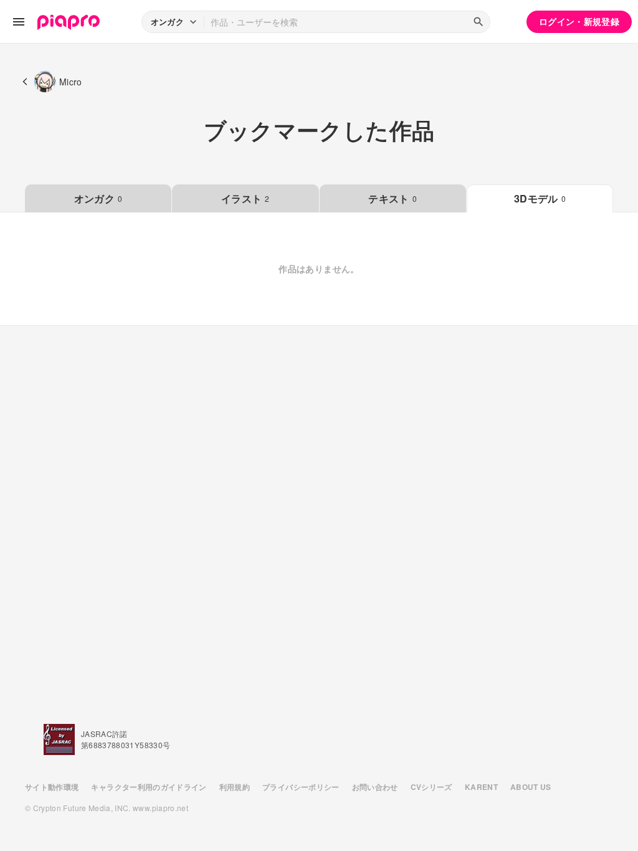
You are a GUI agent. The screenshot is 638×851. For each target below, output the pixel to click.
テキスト (392, 198)
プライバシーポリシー (301, 786)
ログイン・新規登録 (579, 21)
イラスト (245, 198)
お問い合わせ (375, 786)
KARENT (481, 786)
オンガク (98, 198)
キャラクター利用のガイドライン (148, 786)
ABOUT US (530, 786)
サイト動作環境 (52, 786)
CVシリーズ (431, 786)
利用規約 (234, 786)
